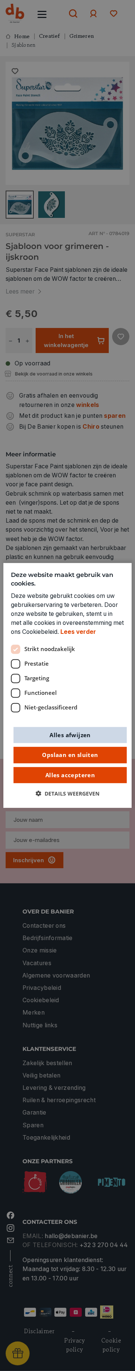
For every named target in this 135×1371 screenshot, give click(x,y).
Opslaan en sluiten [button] (70, 755)
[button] (67, 794)
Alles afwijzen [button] (70, 734)
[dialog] (67, 685)
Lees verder (78, 631)
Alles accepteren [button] (70, 774)
